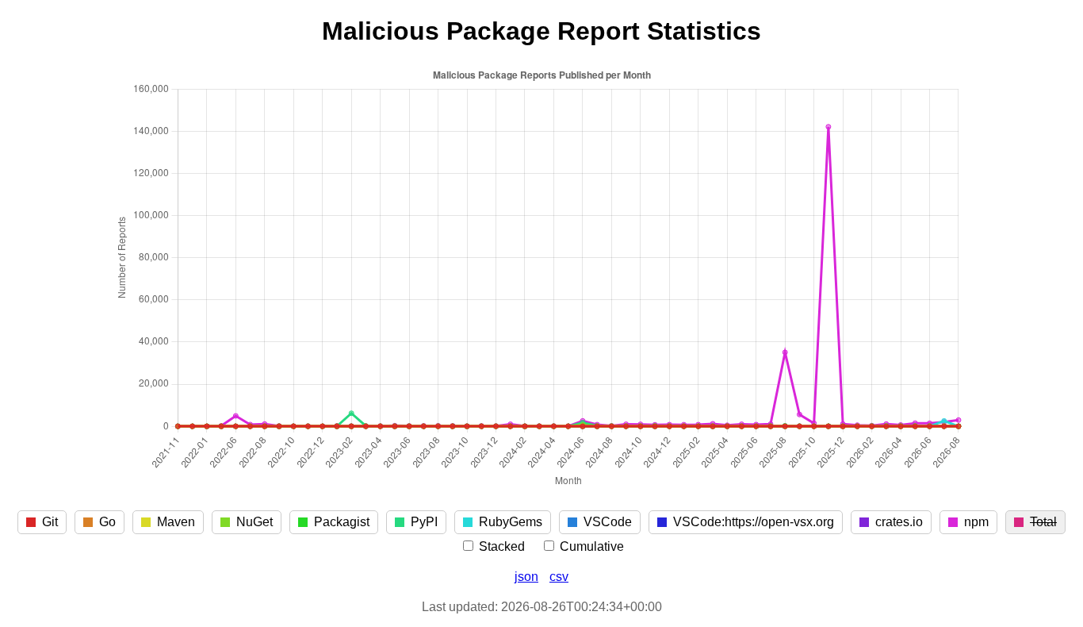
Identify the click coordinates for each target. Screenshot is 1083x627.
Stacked (500, 546)
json (526, 576)
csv (558, 576)
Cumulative (590, 546)
